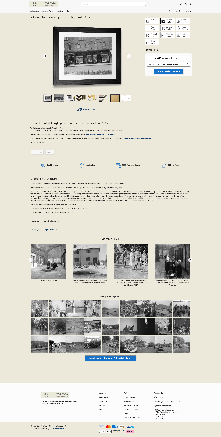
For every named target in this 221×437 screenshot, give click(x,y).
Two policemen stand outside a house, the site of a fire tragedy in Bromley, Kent (90, 281)
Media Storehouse (56, 429)
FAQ (125, 393)
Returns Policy (129, 401)
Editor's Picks (47, 11)
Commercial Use (176, 11)
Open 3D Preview (90, 110)
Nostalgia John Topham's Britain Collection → (110, 358)
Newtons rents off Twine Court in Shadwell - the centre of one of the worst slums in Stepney (173, 282)
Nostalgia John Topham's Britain (44, 230)
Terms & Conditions (131, 409)
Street (49, 152)
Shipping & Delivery (131, 405)
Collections (34, 11)
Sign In (188, 11)
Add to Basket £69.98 (168, 71)
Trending (59, 11)
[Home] (43, 6)
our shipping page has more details (100, 134)
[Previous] (45, 56)
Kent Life (35, 225)
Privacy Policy (129, 397)
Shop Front (37, 152)
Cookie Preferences (132, 417)
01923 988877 (162, 397)
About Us (102, 393)
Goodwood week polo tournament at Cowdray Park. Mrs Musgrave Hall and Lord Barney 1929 (131, 282)
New (68, 11)
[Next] (129, 56)
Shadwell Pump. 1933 (48, 280)
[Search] (142, 4)
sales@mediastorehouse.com (168, 401)
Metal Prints (129, 413)
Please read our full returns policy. (137, 138)
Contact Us (158, 393)
